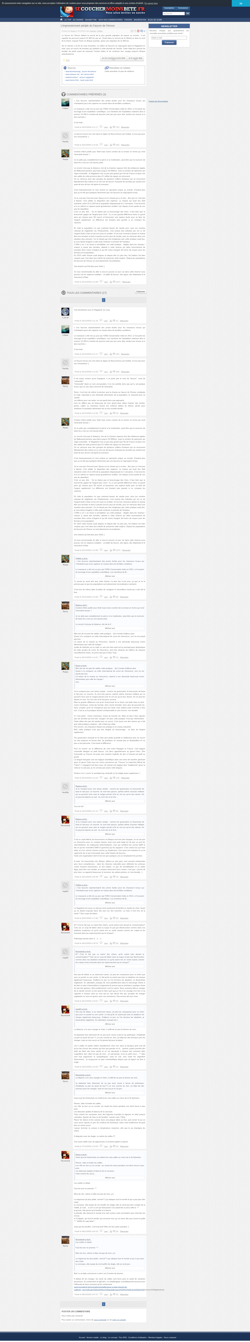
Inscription (169, 8)
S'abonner (140, 291)
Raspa (73, 31)
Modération (140, 20)
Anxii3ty (65, 792)
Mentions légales (155, 1337)
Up (111, 127)
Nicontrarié (65, 825)
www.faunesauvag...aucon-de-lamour (80, 71)
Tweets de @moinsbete (158, 101)
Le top (68, 20)
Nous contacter (170, 1337)
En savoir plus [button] (151, 3)
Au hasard (78, 20)
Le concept (112, 1337)
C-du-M (65, 317)
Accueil (82, 1337)
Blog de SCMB (155, 20)
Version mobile (92, 1337)
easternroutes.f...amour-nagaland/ (79, 77)
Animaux (93, 31)
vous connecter (100, 1320)
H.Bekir (65, 108)
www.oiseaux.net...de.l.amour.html (79, 74)
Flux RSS (123, 1337)
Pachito (65, 142)
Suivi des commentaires (110, 20)
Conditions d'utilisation (137, 1337)
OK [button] (241, 3)
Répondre (125, 127)
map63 (65, 891)
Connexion (183, 8)
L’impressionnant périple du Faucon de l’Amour (88, 25)
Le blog (103, 1337)
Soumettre (91, 20)
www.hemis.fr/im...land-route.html (79, 80)
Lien (106, 127)
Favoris (128, 20)
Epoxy (65, 386)
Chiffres (100, 31)
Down (114, 127)
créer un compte (119, 1320)
